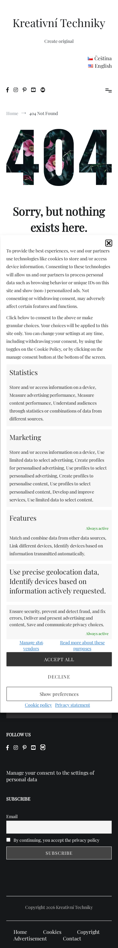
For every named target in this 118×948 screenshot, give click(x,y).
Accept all (59, 659)
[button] (108, 243)
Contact (72, 938)
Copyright (88, 931)
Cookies (52, 931)
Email (12, 816)
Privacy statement (72, 705)
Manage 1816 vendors (31, 646)
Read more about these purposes (82, 646)
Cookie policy (38, 705)
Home (20, 931)
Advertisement (30, 938)
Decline (59, 676)
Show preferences (59, 694)
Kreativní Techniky (59, 22)
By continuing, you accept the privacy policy (56, 840)
